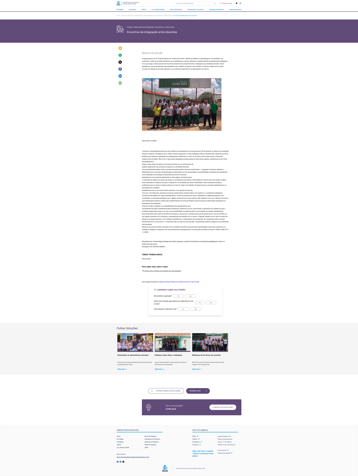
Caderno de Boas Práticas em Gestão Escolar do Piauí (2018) (179, 282)
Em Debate (120, 439)
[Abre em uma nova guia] (118, 461)
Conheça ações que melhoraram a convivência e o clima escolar (153, 15)
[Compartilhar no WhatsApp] (120, 56)
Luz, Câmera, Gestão (123, 447)
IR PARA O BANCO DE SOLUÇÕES (168, 391)
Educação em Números (152, 442)
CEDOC (119, 445)
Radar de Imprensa (150, 445)
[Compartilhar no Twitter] (120, 63)
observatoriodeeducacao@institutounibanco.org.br (133, 457)
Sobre (146, 447)
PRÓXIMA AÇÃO (195, 391)
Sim (178, 296)
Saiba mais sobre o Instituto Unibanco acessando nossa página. (202, 453)
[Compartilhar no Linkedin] (120, 77)
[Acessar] (240, 3)
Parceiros (195, 445)
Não (190, 296)
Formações (120, 442)
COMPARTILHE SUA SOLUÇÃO (223, 407)
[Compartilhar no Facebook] (120, 70)
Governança (195, 442)
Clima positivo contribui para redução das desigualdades (162, 271)
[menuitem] (120, 9)
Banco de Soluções (127, 15)
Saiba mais (121, 369)
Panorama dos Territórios (152, 439)
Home (118, 15)
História (194, 439)
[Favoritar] (120, 49)
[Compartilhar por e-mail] (120, 84)
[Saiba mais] (135, 342)
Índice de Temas (227, 3)
